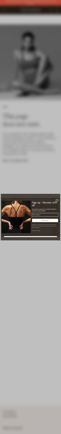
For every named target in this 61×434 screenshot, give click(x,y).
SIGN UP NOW (45, 220)
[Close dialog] (57, 200)
